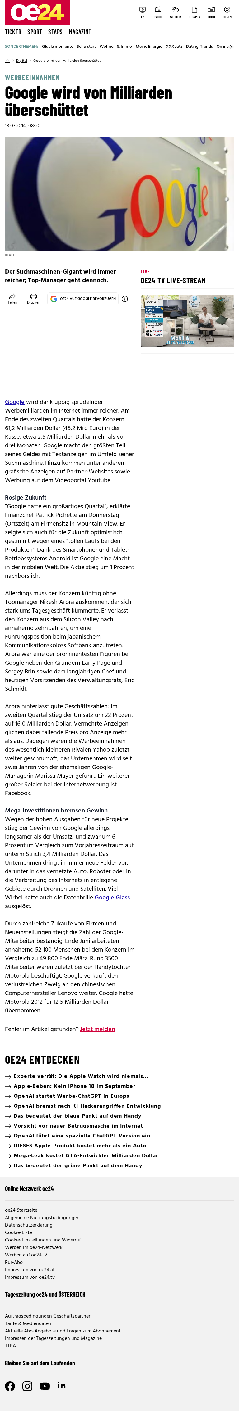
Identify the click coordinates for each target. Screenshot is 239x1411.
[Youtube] (45, 1386)
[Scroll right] (231, 47)
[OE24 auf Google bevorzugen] (125, 299)
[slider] (171, 337)
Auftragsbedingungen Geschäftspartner (47, 1316)
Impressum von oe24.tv (30, 1277)
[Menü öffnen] (230, 32)
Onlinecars (227, 47)
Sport (34, 31)
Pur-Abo (14, 1263)
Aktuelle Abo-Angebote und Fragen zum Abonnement (63, 1331)
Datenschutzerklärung (29, 1225)
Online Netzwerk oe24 (29, 1188)
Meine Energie (149, 47)
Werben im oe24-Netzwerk (34, 1248)
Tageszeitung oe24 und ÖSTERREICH (45, 1294)
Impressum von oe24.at (30, 1270)
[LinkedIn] (62, 1386)
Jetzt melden (97, 1029)
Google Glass (112, 898)
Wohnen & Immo (116, 47)
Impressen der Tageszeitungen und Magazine (53, 1339)
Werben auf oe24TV (26, 1255)
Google (15, 402)
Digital (21, 60)
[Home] (7, 60)
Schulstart (86, 47)
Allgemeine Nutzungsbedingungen (42, 1218)
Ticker (13, 31)
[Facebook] (10, 1386)
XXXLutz (174, 47)
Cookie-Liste (18, 1233)
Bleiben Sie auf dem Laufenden (40, 1363)
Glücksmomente (57, 47)
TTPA (10, 1346)
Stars (55, 31)
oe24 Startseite (21, 1210)
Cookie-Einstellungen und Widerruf (43, 1240)
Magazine (80, 31)
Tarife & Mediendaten (28, 1324)
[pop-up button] (214, 337)
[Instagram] (27, 1386)
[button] (151, 337)
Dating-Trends (199, 47)
